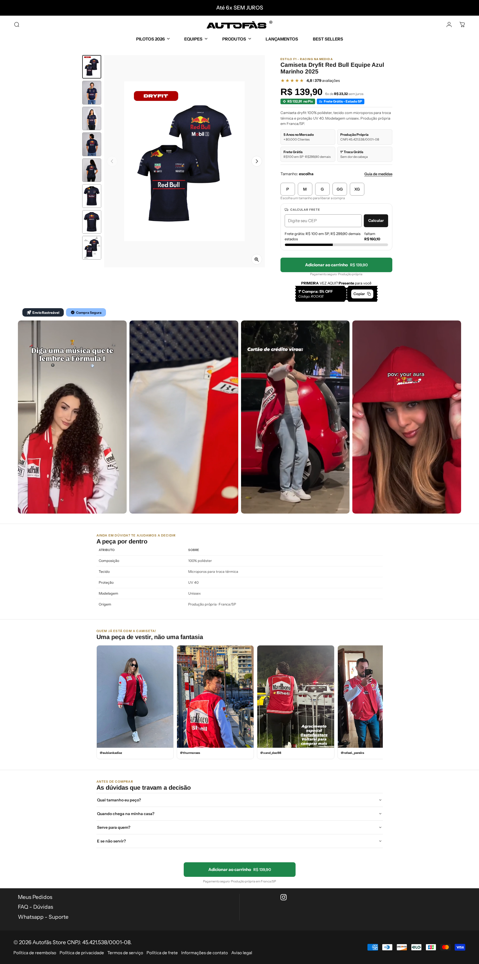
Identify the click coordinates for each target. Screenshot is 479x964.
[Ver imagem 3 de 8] (91, 118)
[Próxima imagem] (256, 161)
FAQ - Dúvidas (35, 907)
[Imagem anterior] (112, 161)
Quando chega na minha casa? (125, 813)
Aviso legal (241, 952)
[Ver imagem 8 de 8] (91, 248)
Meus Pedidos (35, 897)
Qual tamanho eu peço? (119, 799)
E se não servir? (111, 841)
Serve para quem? (113, 827)
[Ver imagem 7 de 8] (91, 222)
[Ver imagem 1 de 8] (91, 67)
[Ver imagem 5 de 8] (91, 170)
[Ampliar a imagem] (256, 259)
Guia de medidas (378, 174)
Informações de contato (204, 952)
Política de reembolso (34, 952)
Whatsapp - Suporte (43, 917)
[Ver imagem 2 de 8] (91, 93)
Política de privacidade (82, 952)
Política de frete (162, 952)
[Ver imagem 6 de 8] (91, 196)
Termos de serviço (125, 952)
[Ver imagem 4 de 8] (91, 144)
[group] (184, 161)
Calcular (376, 220)
